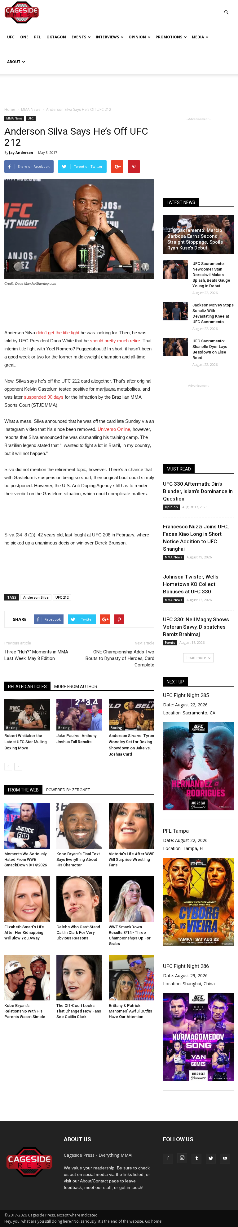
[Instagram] (182, 1158)
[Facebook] (168, 1159)
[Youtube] (225, 1159)
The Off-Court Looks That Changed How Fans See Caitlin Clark (78, 1011)
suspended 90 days (44, 397)
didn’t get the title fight (57, 332)
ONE (24, 37)
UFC (11, 37)
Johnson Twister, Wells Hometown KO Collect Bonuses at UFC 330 (190, 584)
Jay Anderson (21, 152)
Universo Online (114, 429)
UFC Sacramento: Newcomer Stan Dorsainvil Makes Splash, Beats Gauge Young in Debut (211, 274)
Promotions (169, 37)
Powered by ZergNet (68, 790)
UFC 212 (61, 597)
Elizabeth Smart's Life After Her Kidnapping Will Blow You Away (24, 932)
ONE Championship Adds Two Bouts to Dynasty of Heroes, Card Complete (120, 658)
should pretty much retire (115, 340)
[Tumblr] (196, 1159)
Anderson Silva (36, 597)
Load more (196, 657)
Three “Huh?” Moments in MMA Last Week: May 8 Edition (36, 655)
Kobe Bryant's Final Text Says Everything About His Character (78, 859)
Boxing (12, 728)
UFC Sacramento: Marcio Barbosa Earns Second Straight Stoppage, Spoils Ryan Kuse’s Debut (195, 239)
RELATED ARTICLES (27, 686)
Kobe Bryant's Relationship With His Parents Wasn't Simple (24, 1011)
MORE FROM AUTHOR (75, 686)
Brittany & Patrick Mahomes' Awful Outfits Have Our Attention (130, 1011)
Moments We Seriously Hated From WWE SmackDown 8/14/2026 (25, 859)
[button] (226, 8)
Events (79, 37)
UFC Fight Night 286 (186, 966)
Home (9, 109)
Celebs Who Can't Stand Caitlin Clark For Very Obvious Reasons (78, 932)
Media (198, 37)
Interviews (107, 37)
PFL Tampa (176, 831)
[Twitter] (211, 1159)
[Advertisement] (119, 88)
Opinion (137, 37)
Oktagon (56, 37)
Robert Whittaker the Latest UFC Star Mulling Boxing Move (25, 741)
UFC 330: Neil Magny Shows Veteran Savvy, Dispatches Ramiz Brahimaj (196, 626)
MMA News (14, 118)
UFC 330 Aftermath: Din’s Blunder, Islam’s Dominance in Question (198, 491)
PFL (37, 37)
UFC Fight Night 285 (186, 695)
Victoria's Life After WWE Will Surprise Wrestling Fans (131, 859)
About (13, 61)
